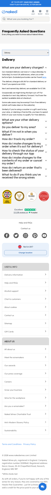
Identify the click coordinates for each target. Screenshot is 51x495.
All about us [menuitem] (9, 349)
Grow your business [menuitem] (13, 389)
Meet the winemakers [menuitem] (14, 357)
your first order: (32, 2)
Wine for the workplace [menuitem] (14, 397)
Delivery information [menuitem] (13, 274)
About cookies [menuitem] (10, 307)
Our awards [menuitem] (9, 365)
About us (9, 341)
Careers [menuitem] (8, 381)
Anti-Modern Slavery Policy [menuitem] (16, 422)
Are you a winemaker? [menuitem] (14, 406)
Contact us (25, 228)
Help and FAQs (25, 222)
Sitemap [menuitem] (8, 323)
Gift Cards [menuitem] (9, 331)
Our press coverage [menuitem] (13, 373)
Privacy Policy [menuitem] (29, 444)
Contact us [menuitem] (9, 315)
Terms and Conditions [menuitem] (12, 444)
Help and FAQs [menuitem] (11, 282)
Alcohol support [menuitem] (11, 291)
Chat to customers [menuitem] (12, 299)
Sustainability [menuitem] (10, 430)
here (44, 77)
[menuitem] (7, 235)
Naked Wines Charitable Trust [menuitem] (17, 414)
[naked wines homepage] (9, 12)
